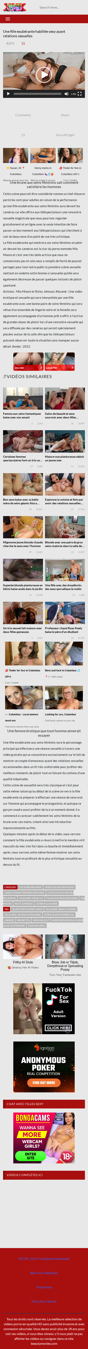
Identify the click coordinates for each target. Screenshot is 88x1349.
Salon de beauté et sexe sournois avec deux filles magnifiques (60, 417)
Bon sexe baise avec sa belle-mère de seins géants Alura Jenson (21, 503)
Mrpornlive (44, 1287)
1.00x (73, 94)
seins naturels (36, 925)
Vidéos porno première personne (24, 892)
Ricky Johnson (24, 903)
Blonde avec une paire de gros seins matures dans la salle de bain (64, 545)
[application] (44, 75)
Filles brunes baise (30, 887)
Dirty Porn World (44, 1301)
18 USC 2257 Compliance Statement (44, 1258)
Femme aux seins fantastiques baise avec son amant (22, 415)
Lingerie (9, 920)
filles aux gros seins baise (61, 898)
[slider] (37, 94)
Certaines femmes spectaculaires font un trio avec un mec (23, 460)
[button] (44, 75)
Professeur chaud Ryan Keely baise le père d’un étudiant (63, 629)
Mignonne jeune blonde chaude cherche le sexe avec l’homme (23, 544)
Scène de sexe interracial (59, 914)
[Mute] (66, 94)
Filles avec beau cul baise (61, 909)
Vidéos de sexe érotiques (59, 887)
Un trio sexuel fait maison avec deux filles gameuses (22, 629)
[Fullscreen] (80, 94)
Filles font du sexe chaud (27, 909)
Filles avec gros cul (31, 898)
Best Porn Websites (44, 1273)
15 (23, 43)
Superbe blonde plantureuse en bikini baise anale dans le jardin (23, 587)
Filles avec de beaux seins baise (23, 914)
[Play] (8, 94)
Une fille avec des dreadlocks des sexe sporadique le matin (63, 587)
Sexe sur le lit (41, 920)
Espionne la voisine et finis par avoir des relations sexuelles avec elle (64, 503)
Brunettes (23, 920)
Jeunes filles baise (46, 903)
